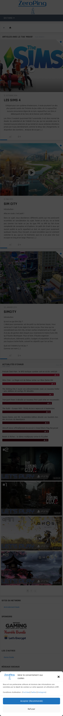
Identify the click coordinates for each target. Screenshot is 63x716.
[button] (58, 676)
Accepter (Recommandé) (31, 701)
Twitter (33, 692)
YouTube (26, 692)
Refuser (31, 709)
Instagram (42, 692)
